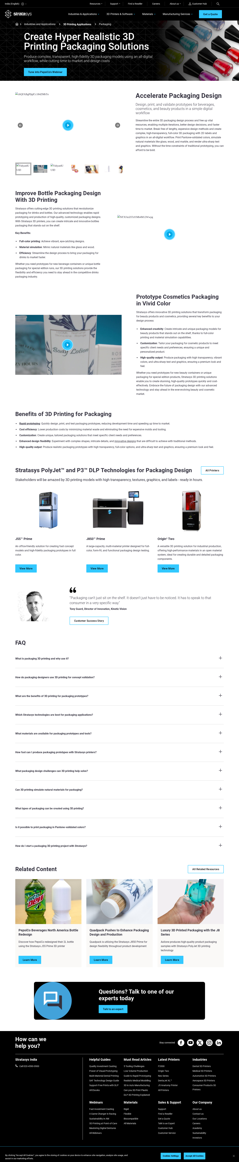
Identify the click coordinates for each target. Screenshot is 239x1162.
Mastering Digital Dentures (102, 1128)
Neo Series (163, 1076)
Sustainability (199, 1133)
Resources (95, 3)
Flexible (127, 1113)
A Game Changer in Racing (102, 1113)
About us (174, 3)
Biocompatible (131, 1118)
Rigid (126, 1109)
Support (114, 3)
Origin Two (163, 1071)
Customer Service (167, 1133)
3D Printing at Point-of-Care (103, 1123)
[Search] (218, 3)
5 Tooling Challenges (134, 1066)
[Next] (117, 125)
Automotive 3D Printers (204, 1076)
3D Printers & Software (119, 14)
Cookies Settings (171, 1156)
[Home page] (15, 24)
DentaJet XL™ (165, 1080)
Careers (156, 3)
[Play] (170, 234)
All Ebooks (94, 1090)
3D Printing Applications (77, 24)
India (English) (12, 3)
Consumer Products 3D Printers (204, 1087)
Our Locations (200, 1118)
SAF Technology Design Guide (104, 1080)
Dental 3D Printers (202, 1066)
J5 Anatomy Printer (168, 1085)
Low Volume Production (136, 1071)
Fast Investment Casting (101, 1109)
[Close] (233, 1156)
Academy (197, 1128)
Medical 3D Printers (202, 1071)
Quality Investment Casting (103, 1066)
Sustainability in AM (99, 1118)
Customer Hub (199, 3)
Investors (197, 1137)
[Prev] (20, 125)
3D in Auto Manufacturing (137, 1085)
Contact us (198, 1113)
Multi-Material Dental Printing (104, 1076)
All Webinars (95, 1133)
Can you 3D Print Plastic (136, 1090)
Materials (147, 14)
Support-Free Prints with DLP (104, 1085)
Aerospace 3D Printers (204, 1080)
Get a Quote (164, 1118)
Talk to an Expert (166, 1123)
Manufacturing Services (176, 14)
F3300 (161, 1066)
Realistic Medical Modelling (137, 1080)
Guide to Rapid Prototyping (137, 1076)
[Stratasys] (18, 14)
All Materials (130, 1123)
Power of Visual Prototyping (103, 1071)
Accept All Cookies (195, 1156)
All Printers (163, 1090)
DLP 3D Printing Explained (137, 1095)
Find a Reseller (135, 3)
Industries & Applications (82, 14)
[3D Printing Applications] (95, 24)
